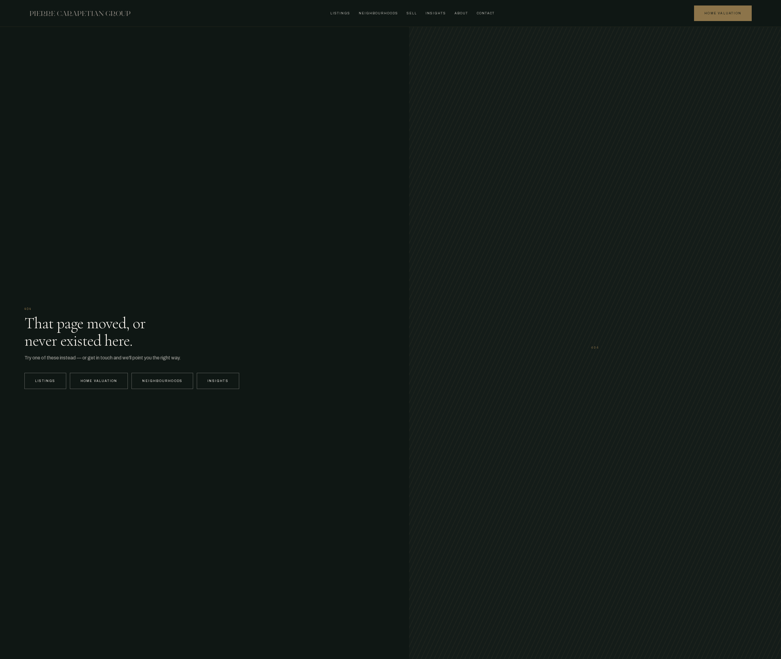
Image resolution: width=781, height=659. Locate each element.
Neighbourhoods (378, 13)
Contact (486, 13)
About (461, 13)
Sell (412, 13)
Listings (340, 13)
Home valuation (722, 13)
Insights (436, 13)
